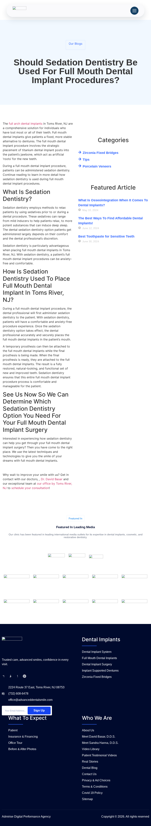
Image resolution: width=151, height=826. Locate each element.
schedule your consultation (30, 488)
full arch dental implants (25, 123)
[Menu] (134, 11)
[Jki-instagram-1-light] (10, 676)
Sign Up (39, 710)
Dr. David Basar (51, 479)
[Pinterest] (24, 676)
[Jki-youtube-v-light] (17, 676)
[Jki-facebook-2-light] (3, 676)
